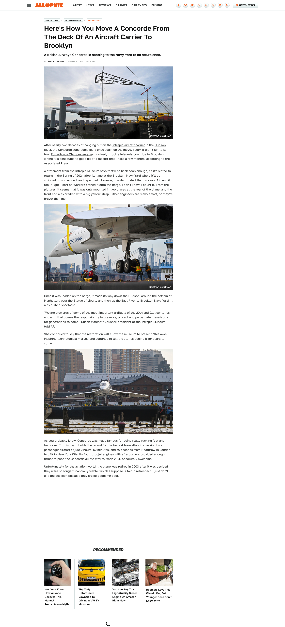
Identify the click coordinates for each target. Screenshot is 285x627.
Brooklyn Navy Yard (126, 175)
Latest (76, 5)
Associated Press (56, 163)
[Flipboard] (192, 5)
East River (128, 300)
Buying (156, 5)
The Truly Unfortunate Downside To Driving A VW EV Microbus (89, 597)
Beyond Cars (52, 20)
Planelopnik (94, 20)
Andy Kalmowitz (56, 61)
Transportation (73, 20)
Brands (121, 5)
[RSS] (227, 5)
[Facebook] (178, 5)
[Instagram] (213, 5)
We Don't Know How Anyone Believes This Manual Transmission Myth (57, 597)
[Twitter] (199, 5)
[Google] (220, 5)
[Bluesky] (185, 5)
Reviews (104, 5)
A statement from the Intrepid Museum (71, 171)
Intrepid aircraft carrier (128, 145)
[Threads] (206, 5)
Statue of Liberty (85, 300)
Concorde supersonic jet (75, 149)
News (90, 5)
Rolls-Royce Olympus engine (71, 154)
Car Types (139, 5)
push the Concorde (70, 459)
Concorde (84, 440)
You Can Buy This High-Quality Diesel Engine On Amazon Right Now (124, 595)
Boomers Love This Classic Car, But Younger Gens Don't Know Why (159, 595)
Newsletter (247, 5)
